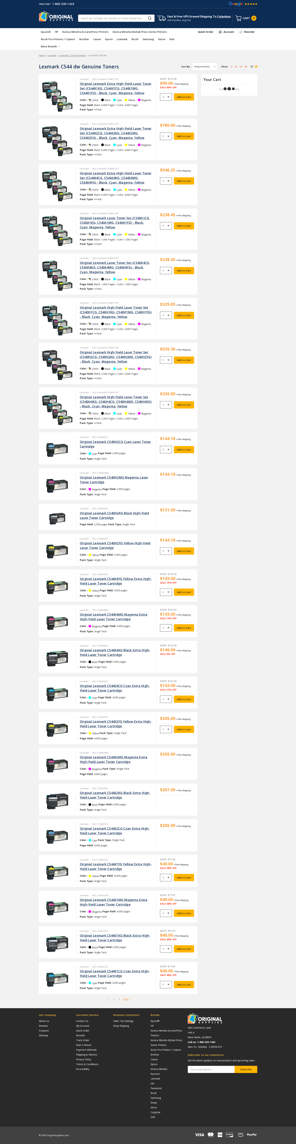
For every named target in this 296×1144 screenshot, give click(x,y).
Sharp (154, 1102)
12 (231, 66)
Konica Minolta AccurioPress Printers (85, 31)
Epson (109, 39)
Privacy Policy (83, 1059)
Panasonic (156, 1088)
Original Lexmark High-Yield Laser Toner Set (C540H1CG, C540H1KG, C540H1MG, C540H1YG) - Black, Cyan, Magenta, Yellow (116, 312)
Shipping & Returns (86, 1054)
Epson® (46, 31)
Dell (171, 39)
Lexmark (122, 39)
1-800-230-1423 (63, 4)
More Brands (49, 46)
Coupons (44, 1030)
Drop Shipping (121, 1025)
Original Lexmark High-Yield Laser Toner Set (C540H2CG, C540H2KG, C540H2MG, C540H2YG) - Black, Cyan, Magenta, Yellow (116, 357)
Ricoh (135, 39)
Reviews (43, 1025)
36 (241, 66)
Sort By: (185, 66)
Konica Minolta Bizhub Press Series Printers (140, 31)
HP (56, 31)
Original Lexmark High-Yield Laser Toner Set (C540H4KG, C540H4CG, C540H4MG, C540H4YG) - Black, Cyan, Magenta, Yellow (116, 401)
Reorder (80, 1035)
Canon (97, 39)
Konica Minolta (159, 1069)
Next (126, 999)
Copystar (156, 1112)
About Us (44, 1021)
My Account (82, 1025)
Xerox (161, 39)
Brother (84, 39)
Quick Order (82, 1030)
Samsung (148, 39)
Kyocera (155, 1073)
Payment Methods (86, 1049)
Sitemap (43, 1035)
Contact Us (82, 1021)
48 (245, 66)
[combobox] (116, 18)
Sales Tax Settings (123, 1021)
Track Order (82, 1040)
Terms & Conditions (87, 1064)
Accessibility (82, 1069)
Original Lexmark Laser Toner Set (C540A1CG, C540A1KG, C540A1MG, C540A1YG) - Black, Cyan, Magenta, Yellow (115, 222)
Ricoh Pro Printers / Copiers (58, 39)
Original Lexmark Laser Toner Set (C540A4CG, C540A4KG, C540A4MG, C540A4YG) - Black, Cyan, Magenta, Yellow (115, 267)
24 (236, 66)
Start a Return (83, 1045)
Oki (152, 1083)
